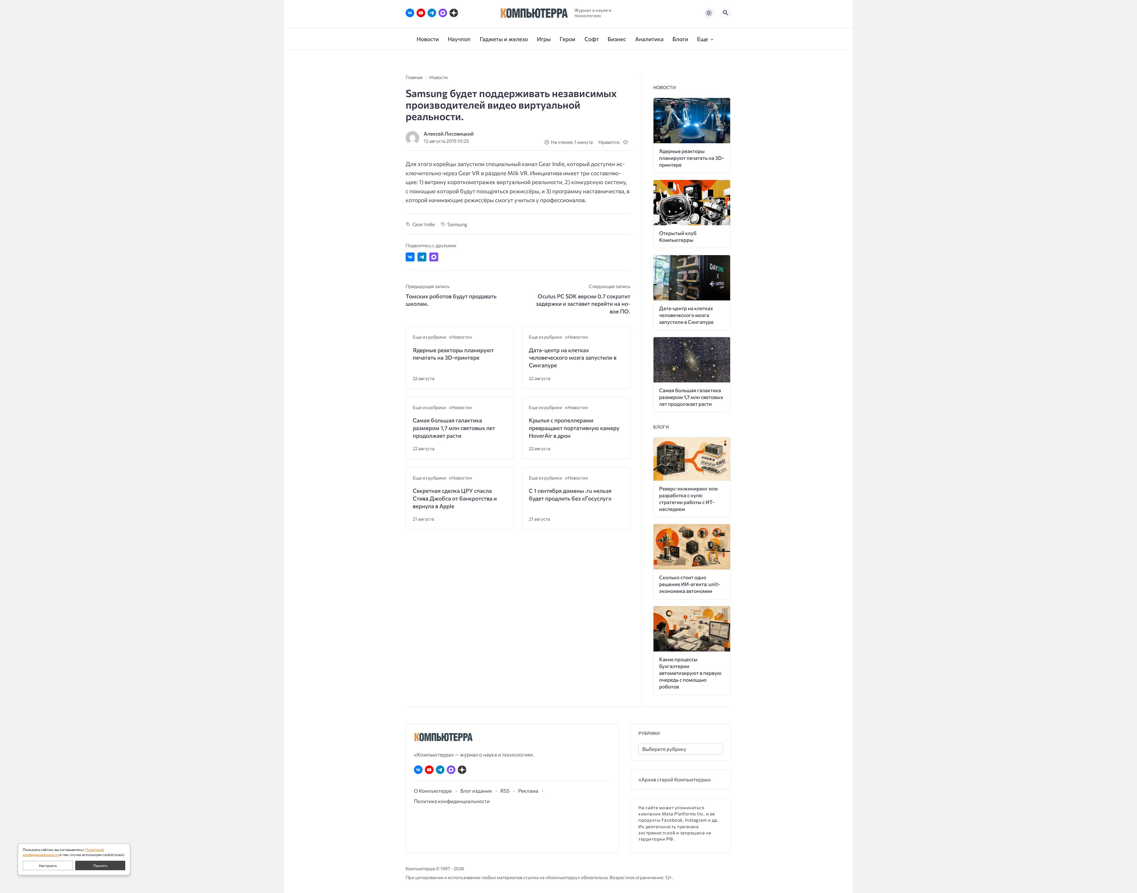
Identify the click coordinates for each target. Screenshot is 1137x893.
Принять (100, 865)
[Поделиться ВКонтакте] (410, 256)
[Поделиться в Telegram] (421, 256)
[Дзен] (453, 13)
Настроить (48, 865)
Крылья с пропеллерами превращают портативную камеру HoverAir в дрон (574, 428)
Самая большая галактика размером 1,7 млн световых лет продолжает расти (454, 428)
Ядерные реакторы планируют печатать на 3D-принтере (453, 354)
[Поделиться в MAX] (433, 256)
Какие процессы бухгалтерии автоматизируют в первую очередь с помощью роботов (690, 673)
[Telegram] (432, 13)
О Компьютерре (433, 791)
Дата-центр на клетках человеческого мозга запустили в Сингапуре (572, 358)
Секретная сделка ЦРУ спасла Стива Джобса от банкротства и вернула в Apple (455, 498)
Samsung (457, 224)
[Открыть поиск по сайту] (725, 13)
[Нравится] (626, 142)
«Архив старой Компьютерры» (674, 779)
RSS (505, 791)
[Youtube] (421, 13)
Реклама (528, 791)
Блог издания (476, 791)
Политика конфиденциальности (452, 801)
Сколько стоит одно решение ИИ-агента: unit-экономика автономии (689, 584)
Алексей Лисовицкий (449, 134)
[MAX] (443, 13)
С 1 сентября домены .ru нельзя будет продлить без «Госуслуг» (570, 494)
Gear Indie (423, 224)
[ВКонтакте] (410, 13)
